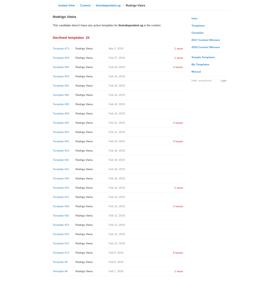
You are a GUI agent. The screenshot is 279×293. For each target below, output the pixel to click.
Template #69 (61, 57)
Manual (196, 71)
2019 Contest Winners (206, 47)
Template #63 (61, 76)
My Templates (200, 64)
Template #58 (61, 113)
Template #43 (61, 150)
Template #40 (61, 178)
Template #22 (61, 243)
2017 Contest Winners (206, 39)
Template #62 (61, 85)
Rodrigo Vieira (84, 48)
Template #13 (61, 252)
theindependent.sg (108, 5)
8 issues (178, 252)
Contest (85, 5)
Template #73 (61, 48)
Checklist (198, 32)
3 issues (178, 141)
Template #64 (61, 67)
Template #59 (61, 104)
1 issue (178, 48)
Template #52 (61, 122)
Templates (198, 25)
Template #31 (61, 196)
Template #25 (61, 215)
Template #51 (61, 132)
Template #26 (61, 206)
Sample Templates (203, 57)
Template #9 (60, 261)
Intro (195, 18)
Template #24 (61, 224)
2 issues (178, 67)
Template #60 (61, 94)
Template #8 (60, 271)
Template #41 (61, 169)
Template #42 (61, 159)
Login (223, 80)
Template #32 (61, 187)
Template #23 (61, 234)
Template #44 (61, 141)
